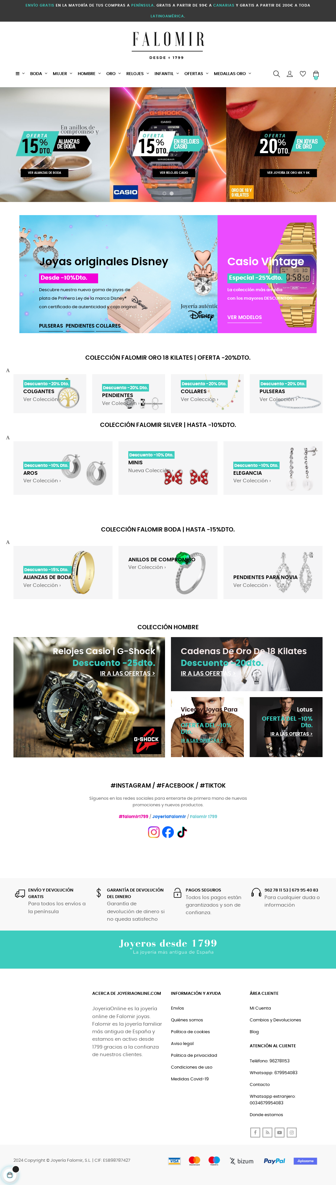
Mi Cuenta (260, 1008)
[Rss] (267, 1132)
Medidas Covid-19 (190, 1079)
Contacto (260, 1085)
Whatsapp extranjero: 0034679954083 (273, 1100)
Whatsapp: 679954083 (274, 1073)
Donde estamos (266, 1115)
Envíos (177, 1008)
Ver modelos (244, 317)
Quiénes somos (187, 1020)
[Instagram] (291, 1132)
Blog (254, 1032)
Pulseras (51, 326)
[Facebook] (255, 1132)
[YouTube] (279, 1132)
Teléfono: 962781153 (270, 1061)
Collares (108, 326)
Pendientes (80, 326)
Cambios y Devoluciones (275, 1020)
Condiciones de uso (191, 1067)
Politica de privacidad (194, 1056)
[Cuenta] (289, 74)
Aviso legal (182, 1044)
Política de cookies (190, 1032)
